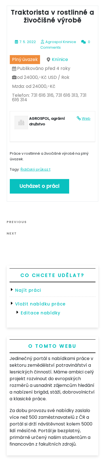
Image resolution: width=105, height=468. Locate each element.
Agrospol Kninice (60, 41)
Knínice (60, 59)
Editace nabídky (40, 313)
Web (86, 118)
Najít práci (28, 290)
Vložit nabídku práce (40, 304)
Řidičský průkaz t (35, 169)
